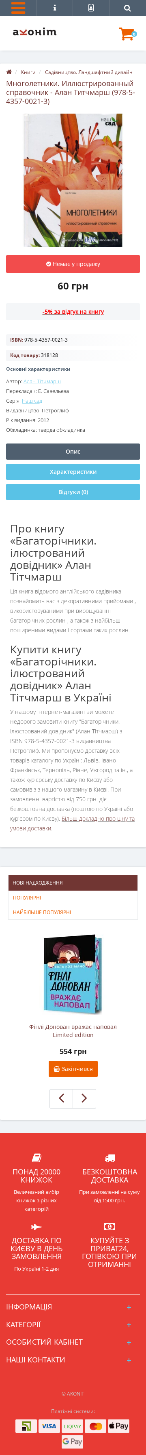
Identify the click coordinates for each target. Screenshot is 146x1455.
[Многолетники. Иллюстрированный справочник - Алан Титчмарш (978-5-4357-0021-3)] (73, 180)
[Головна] (9, 72)
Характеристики (73, 471)
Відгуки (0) (73, 492)
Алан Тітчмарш (42, 381)
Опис (73, 451)
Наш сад (32, 400)
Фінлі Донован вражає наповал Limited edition (73, 1031)
